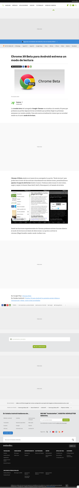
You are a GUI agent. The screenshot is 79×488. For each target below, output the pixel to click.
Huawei (5, 425)
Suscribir (66, 420)
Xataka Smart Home (7, 460)
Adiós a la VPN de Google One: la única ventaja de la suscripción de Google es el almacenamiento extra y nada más (42, 403)
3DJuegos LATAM (18, 472)
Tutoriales (6, 422)
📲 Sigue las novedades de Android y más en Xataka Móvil (38, 42)
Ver (40, 346)
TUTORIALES (39, 5)
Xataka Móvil (7, 455)
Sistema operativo (20, 422)
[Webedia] (75, 1)
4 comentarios (17, 66)
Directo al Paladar (39, 453)
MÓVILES (14, 5)
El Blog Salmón (70, 453)
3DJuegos (16, 453)
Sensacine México (27, 473)
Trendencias (59, 453)
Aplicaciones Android (40, 305)
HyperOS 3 (25, 46)
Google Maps (39, 46)
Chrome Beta (26, 296)
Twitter (76, 5)
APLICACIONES (23, 5)
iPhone (57, 46)
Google (51, 305)
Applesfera (6, 457)
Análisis (18, 418)
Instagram (70, 5)
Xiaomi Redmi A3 (35, 407)
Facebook (74, 46)
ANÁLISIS (7, 5)
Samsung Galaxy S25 (23, 407)
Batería (68, 46)
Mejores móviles (65, 407)
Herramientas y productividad (26, 305)
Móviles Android (8, 418)
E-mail (31, 67)
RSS (59, 431)
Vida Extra (16, 455)
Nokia (62, 46)
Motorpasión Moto (49, 456)
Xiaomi (30, 425)
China (46, 46)
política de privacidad (61, 423)
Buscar (73, 439)
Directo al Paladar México (39, 473)
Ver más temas (8, 433)
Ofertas (51, 46)
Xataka (5, 453)
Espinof (26, 455)
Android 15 (43, 407)
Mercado (30, 422)
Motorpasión (49, 453)
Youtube (73, 5)
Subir (71, 446)
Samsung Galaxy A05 (54, 407)
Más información (51, 486)
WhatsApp (17, 46)
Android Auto (19, 428)
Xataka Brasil (7, 475)
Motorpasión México (49, 473)
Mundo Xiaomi (7, 463)
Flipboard (68, 5)
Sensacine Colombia (27, 476)
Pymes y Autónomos (69, 456)
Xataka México (7, 472)
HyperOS (32, 46)
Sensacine (27, 453)
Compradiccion (60, 457)
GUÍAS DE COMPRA (50, 5)
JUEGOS (32, 5)
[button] (19, 102)
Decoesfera (59, 455)
